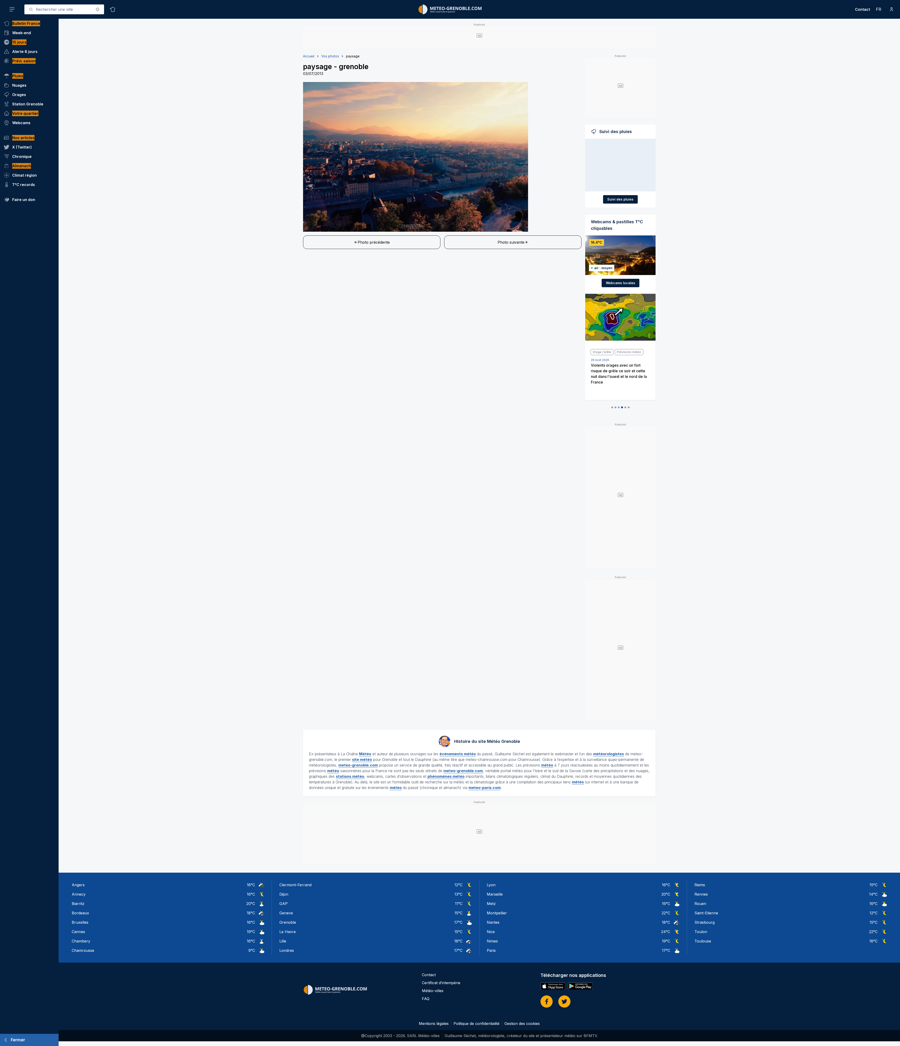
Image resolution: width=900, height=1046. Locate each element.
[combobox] (64, 9)
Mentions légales (434, 1023)
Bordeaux (80, 913)
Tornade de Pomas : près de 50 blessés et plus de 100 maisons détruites (619, 371)
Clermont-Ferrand (295, 884)
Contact (862, 9)
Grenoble (287, 922)
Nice (491, 931)
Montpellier (497, 913)
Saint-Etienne (706, 913)
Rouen (700, 903)
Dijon (283, 894)
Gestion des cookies (522, 1023)
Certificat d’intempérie (441, 982)
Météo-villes (432, 990)
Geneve (286, 913)
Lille (282, 941)
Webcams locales (620, 283)
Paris (491, 950)
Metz (491, 903)
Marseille (495, 894)
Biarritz (78, 903)
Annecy (79, 894)
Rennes (701, 894)
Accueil (308, 56)
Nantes (493, 922)
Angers (78, 884)
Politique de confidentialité (476, 1023)
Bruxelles (80, 922)
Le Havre (287, 931)
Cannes (78, 931)
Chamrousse (83, 950)
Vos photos (330, 56)
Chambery (81, 941)
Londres (286, 950)
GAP (283, 903)
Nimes (492, 941)
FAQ (425, 998)
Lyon (491, 884)
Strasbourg (704, 922)
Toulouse (702, 941)
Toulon (700, 931)
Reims (699, 884)
